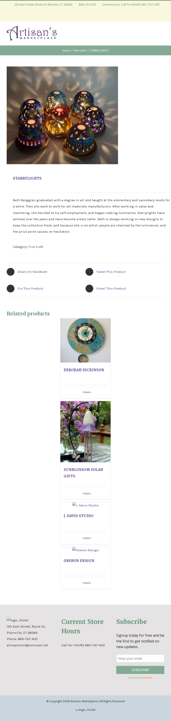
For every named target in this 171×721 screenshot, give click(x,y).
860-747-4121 (28, 639)
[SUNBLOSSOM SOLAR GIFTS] (85, 431)
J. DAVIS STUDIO (79, 516)
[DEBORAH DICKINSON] (85, 340)
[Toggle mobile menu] (162, 35)
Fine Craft (35, 247)
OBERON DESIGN (79, 561)
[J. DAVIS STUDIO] (85, 505)
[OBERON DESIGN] (85, 550)
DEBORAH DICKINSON (84, 370)
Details (87, 392)
